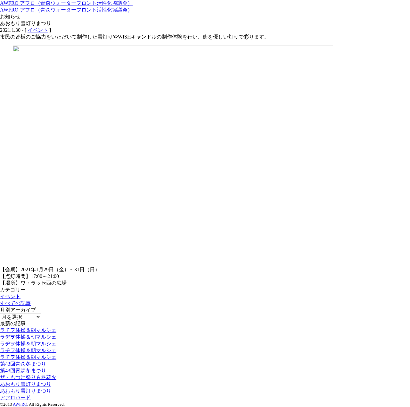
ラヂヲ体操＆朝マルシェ (28, 330)
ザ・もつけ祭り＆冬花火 (28, 377)
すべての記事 (15, 303)
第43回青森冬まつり (23, 364)
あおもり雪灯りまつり (25, 384)
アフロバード (15, 397)
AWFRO (20, 404)
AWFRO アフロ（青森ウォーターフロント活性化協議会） (66, 3)
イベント (38, 30)
